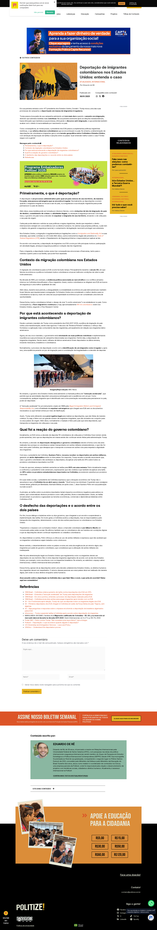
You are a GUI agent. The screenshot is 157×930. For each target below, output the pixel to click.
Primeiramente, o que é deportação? (39, 146)
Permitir (50, 12)
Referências (29, 157)
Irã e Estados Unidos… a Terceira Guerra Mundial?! (123, 183)
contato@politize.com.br (130, 892)
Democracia (127, 153)
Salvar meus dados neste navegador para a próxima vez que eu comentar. (52, 685)
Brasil (80, 925)
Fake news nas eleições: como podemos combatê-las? (122, 163)
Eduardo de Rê (88, 85)
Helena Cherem (120, 189)
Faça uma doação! (130, 874)
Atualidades (85, 82)
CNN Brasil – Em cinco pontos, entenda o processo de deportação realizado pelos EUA (58, 597)
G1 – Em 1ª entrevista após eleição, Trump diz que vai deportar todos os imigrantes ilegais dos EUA (63, 601)
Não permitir (38, 12)
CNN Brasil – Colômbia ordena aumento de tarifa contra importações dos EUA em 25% (58, 592)
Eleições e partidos (120, 156)
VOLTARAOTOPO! (6, 920)
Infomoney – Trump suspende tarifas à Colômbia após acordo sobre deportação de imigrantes (61, 613)
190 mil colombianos (84, 304)
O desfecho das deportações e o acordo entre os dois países (49, 155)
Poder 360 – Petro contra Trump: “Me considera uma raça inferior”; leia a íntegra (56, 620)
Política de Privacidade (133, 3)
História (124, 199)
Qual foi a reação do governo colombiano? (41, 153)
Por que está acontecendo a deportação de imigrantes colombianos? (52, 150)
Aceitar (121, 3)
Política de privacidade (25, 925)
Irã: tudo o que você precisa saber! (122, 205)
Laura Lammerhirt (120, 170)
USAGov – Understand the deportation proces (43, 627)
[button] (71, 14)
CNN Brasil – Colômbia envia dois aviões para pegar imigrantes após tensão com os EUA (59, 599)
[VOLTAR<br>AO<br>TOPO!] (6, 913)
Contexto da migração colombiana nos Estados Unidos (46, 148)
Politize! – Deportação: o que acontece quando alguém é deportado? (52, 622)
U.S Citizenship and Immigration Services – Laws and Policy (47, 625)
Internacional (98, 82)
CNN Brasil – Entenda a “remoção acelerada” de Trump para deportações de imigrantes (59, 594)
